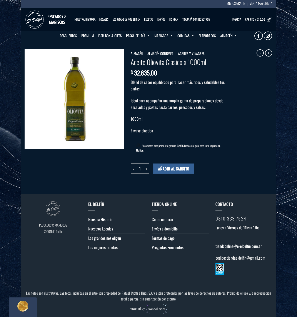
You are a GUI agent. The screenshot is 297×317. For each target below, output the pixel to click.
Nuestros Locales (100, 229)
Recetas (148, 19)
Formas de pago (163, 238)
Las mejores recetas (103, 247)
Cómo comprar (163, 219)
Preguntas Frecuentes (168, 247)
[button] (236, 20)
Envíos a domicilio (165, 229)
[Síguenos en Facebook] (258, 36)
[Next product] (260, 53)
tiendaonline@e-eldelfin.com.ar (238, 246)
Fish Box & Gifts (110, 35)
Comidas (183, 35)
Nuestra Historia (85, 19)
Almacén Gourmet (160, 53)
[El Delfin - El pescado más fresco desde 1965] (46, 20)
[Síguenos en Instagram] (268, 36)
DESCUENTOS (68, 35)
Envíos (161, 19)
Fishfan (173, 19)
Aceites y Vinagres (191, 53)
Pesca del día (135, 35)
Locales (103, 19)
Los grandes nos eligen (126, 19)
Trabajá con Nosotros (196, 19)
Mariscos (161, 35)
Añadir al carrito (173, 169)
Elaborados (207, 35)
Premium (87, 35)
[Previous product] (268, 53)
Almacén (226, 35)
